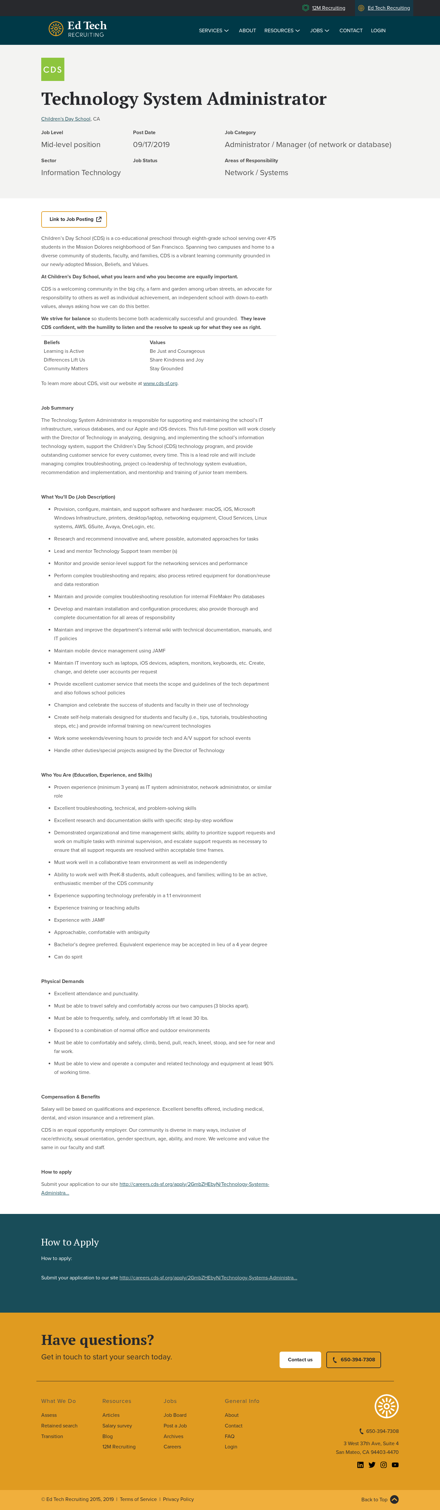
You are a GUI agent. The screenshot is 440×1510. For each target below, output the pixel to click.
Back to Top (374, 1499)
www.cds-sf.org (160, 383)
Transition (52, 1436)
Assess (49, 1415)
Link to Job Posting (71, 219)
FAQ (229, 1436)
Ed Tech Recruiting (389, 8)
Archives (173, 1436)
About (247, 30)
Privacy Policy (178, 1499)
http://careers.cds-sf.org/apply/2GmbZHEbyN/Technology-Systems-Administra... (208, 1278)
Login (378, 30)
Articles (111, 1415)
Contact (351, 30)
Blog (107, 1436)
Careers (172, 1447)
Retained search (59, 1426)
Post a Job (175, 1426)
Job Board (175, 1415)
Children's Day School (66, 119)
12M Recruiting (328, 8)
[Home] (79, 30)
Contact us (300, 1359)
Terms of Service (138, 1499)
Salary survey (117, 1426)
